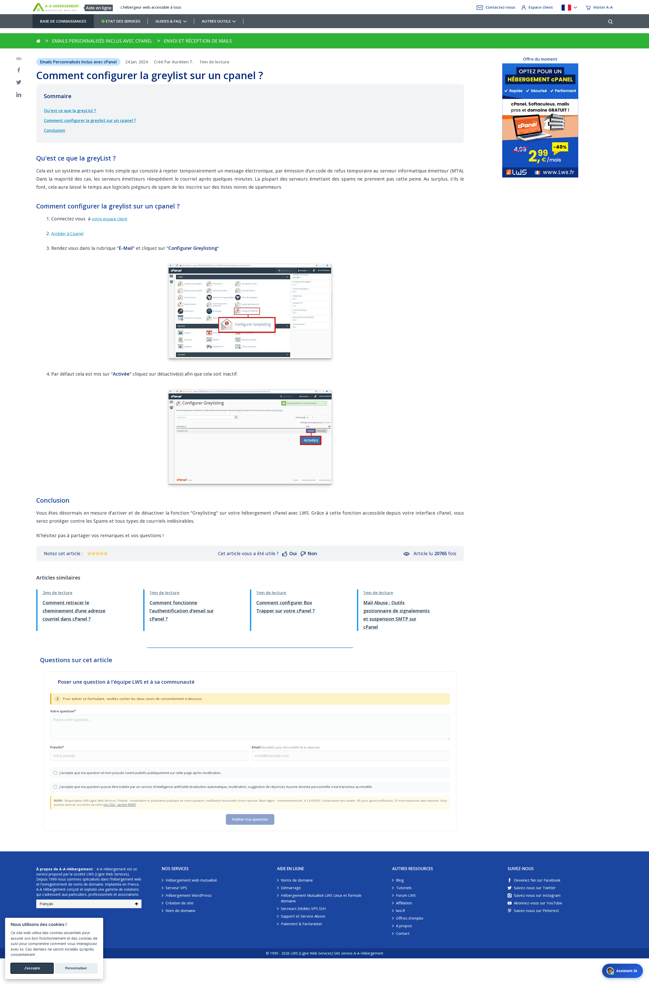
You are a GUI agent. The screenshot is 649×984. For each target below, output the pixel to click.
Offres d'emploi (409, 918)
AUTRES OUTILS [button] (216, 21)
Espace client (541, 7)
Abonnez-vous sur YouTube (538, 902)
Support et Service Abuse (303, 916)
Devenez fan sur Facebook (537, 880)
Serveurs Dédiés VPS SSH (303, 908)
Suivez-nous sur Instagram (537, 895)
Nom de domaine (180, 910)
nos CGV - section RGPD (119, 804)
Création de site (179, 902)
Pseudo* (57, 747)
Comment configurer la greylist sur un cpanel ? (90, 120)
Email (285, 747)
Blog (400, 880)
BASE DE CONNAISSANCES (63, 21)
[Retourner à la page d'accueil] (38, 41)
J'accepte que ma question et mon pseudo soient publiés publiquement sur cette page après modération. (140, 772)
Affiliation (404, 902)
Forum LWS (406, 895)
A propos (404, 925)
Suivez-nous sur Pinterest (536, 910)
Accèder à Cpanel (67, 233)
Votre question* (63, 711)
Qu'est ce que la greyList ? (70, 110)
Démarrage (291, 887)
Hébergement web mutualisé (191, 880)
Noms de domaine (297, 880)
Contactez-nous (500, 7)
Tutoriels (404, 887)
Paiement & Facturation (301, 923)
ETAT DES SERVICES (122, 21)
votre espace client (109, 219)
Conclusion (54, 130)
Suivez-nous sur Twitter (535, 887)
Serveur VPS (176, 887)
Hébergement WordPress (189, 895)
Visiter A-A (603, 7)
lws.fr (400, 910)
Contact (402, 933)
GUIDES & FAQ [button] (168, 21)
